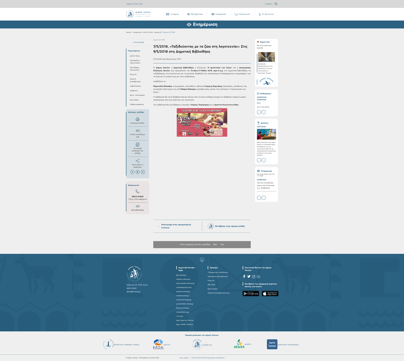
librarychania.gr (182, 308)
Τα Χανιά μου (268, 14)
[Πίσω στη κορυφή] (202, 260)
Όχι (222, 244)
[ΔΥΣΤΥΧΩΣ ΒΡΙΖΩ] (266, 103)
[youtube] (258, 277)
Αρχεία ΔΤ (158, 32)
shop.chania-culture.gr (185, 283)
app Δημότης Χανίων (185, 320)
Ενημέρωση (220, 14)
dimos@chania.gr (137, 210)
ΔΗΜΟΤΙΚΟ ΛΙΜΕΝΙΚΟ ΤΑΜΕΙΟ (126, 345)
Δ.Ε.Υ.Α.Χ (166, 345)
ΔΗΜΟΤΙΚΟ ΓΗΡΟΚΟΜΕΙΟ (288, 345)
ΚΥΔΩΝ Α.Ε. (207, 345)
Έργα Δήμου (213, 289)
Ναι (215, 244)
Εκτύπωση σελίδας (138, 123)
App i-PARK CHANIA (184, 324)
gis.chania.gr (181, 275)
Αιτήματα (268, 4)
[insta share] (143, 172)
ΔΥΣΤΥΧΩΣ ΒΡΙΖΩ (263, 107)
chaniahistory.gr (182, 312)
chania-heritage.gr (183, 300)
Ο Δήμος (175, 14)
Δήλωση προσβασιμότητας (219, 293)
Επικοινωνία (244, 14)
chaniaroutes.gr (182, 296)
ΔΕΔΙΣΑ (248, 344)
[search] (276, 4)
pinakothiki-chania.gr (184, 304)
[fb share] (132, 172)
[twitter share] (138, 172)
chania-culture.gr (183, 279)
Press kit (211, 280)
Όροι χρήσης (184, 358)
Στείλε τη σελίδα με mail (137, 136)
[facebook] (244, 277)
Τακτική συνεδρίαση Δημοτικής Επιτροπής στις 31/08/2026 (266, 185)
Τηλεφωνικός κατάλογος (218, 272)
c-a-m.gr (179, 316)
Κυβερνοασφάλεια (137, 104)
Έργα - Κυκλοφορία (137, 95)
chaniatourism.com (183, 287)
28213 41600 (138, 197)
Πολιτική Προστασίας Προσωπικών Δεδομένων (208, 358)
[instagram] (253, 277)
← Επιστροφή (138, 42)
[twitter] (249, 277)
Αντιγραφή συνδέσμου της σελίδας (137, 151)
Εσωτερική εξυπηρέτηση (218, 276)
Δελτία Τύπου (148, 32)
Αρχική (128, 32)
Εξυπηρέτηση (197, 14)
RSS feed (211, 285)
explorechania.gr (183, 291)
